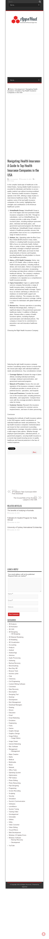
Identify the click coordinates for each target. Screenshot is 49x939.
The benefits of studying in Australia (20, 510)
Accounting (12, 645)
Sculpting (12, 793)
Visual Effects (13, 830)
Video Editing (13, 827)
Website (10, 607)
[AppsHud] (24, 21)
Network (11, 767)
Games (11, 728)
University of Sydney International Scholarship (24, 527)
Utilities (11, 819)
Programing (12, 788)
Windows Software (15, 838)
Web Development (15, 832)
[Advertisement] (24, 49)
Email (10, 600)
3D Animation (13, 627)
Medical (11, 759)
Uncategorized (19, 89)
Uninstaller (12, 817)
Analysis (11, 647)
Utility (11, 822)
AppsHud (24, 886)
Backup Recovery (15, 663)
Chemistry (12, 679)
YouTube (12, 845)
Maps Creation (13, 754)
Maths (11, 757)
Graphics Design (14, 733)
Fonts (11, 726)
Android (11, 650)
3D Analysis (13, 624)
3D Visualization (14, 642)
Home (12, 89)
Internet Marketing (15, 744)
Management (13, 749)
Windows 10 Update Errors (17, 835)
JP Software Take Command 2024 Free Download (24, 491)
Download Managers (15, 705)
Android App (13, 653)
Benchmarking (13, 666)
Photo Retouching (15, 783)
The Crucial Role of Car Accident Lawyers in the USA (25, 498)
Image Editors (13, 736)
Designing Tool (13, 694)
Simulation (12, 799)
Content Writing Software (17, 684)
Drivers (11, 710)
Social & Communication (17, 801)
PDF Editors (13, 778)
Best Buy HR (13, 668)
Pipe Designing (14, 785)
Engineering (13, 723)
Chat (10, 676)
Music (11, 765)
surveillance (13, 806)
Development (13, 699)
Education (12, 713)
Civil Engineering (14, 681)
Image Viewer (13, 741)
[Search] (40, 1)
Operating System (15, 772)
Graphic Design (14, 731)
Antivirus (12, 655)
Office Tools (13, 770)
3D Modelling (13, 640)
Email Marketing (14, 718)
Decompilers (13, 692)
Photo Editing (13, 780)
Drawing (11, 707)
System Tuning (14, 809)
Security (11, 796)
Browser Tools (13, 671)
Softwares (12, 804)
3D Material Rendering (16, 637)
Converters (12, 686)
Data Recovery (14, 689)
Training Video (13, 812)
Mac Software (13, 746)
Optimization (13, 775)
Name (10, 594)
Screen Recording (15, 791)
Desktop (11, 697)
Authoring (12, 660)
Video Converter (14, 825)
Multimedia (12, 762)
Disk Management (15, 702)
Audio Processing (14, 658)
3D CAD (11, 629)
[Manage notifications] (43, 934)
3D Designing (13, 632)
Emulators (12, 720)
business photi (13, 673)
